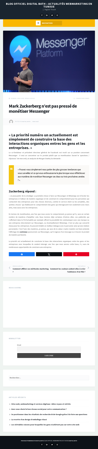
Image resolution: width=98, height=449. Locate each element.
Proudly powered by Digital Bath (32, 441)
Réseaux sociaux (30, 98)
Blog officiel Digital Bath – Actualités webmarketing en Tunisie (49, 5)
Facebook (13, 98)
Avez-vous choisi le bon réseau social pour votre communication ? (39, 409)
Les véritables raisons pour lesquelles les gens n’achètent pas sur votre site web (45, 424)
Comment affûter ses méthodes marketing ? (31, 269)
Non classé (20, 98)
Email (19, 345)
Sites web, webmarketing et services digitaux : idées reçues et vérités (41, 404)
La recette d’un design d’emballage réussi (29, 419)
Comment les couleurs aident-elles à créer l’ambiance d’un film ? (67, 269)
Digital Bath (25, 121)
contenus (23, 232)
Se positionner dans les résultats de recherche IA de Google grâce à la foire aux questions (49, 414)
